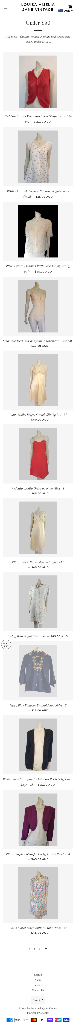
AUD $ (36, 999)
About (38, 979)
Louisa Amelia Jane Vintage (38, 7)
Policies (38, 985)
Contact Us (38, 990)
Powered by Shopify (38, 1012)
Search (38, 974)
